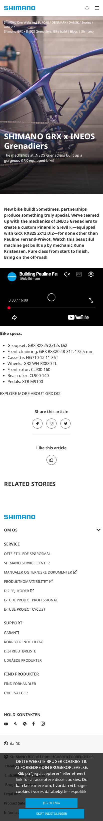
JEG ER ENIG (51, 803)
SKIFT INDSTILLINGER (51, 813)
